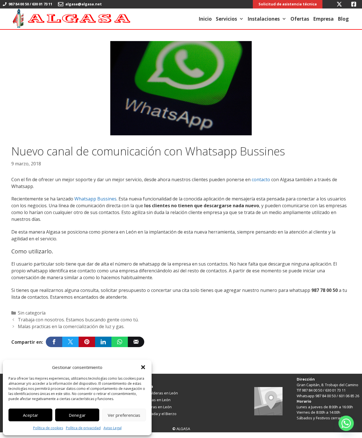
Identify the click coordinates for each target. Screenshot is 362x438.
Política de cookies (48, 428)
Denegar (77, 415)
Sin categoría (32, 313)
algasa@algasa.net (84, 4)
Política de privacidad (83, 428)
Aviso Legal (113, 428)
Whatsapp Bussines (95, 199)
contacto (261, 179)
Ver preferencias (124, 415)
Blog (343, 19)
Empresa (323, 19)
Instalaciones (263, 19)
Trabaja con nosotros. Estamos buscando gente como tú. (78, 320)
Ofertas (299, 19)
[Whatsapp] (346, 423)
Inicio (205, 19)
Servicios (226, 19)
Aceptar (30, 415)
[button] (143, 367)
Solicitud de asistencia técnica (287, 4)
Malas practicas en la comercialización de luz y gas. (71, 326)
